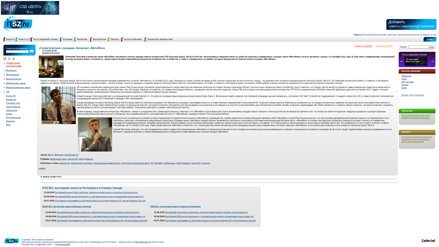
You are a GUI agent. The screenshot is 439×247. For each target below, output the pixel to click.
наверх (42, 168)
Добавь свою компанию (413, 95)
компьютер (64, 163)
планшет (206, 163)
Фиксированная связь (18, 87)
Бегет (404, 88)
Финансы (10, 121)
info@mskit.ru (71, 155)
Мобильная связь (16, 83)
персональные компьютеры (106, 163)
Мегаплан (406, 76)
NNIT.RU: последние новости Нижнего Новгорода (176, 206)
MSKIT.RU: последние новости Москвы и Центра (66, 206)
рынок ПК (196, 163)
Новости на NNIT (384, 46)
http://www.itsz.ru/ (143, 242)
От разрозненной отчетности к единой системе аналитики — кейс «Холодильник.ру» (417, 139)
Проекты (114, 39)
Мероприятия (99, 39)
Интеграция (12, 74)
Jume (404, 79)
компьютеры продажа (81, 163)
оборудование (183, 163)
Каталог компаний (132, 39)
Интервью (67, 39)
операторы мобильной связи (135, 163)
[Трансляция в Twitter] (10, 58)
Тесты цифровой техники (45, 39)
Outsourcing (11, 110)
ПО (8, 92)
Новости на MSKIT (364, 46)
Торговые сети (13, 103)
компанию (428, 26)
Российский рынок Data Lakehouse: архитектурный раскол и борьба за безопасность (96, 192)
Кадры (9, 114)
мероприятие (410, 26)
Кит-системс (408, 82)
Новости (10, 39)
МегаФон (158, 163)
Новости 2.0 (24, 39)
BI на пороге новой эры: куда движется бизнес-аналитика (416, 116)
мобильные (169, 163)
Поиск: (403, 47)
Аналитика (82, 39)
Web (8, 125)
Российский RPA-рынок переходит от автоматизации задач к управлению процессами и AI (99, 196)
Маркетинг (11, 99)
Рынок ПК (10, 96)
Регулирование (13, 117)
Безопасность (13, 79)
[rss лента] (5, 58)
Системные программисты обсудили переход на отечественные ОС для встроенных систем (100, 201)
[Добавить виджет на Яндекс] (13, 58)
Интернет (11, 70)
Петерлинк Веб (62, 244)
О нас (430, 39)
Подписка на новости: (16, 48)
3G (152, 163)
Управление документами (160, 39)
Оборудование (13, 107)
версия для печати (51, 53)
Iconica (405, 85)
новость (394, 26)
